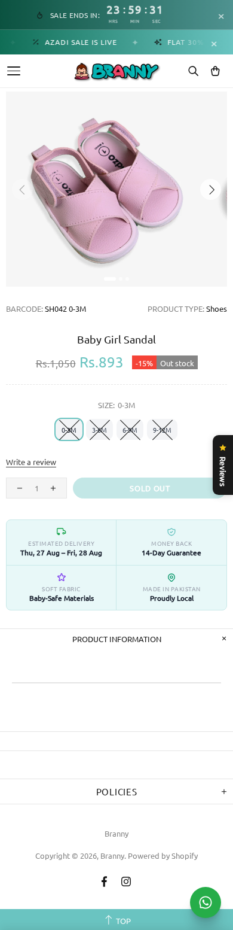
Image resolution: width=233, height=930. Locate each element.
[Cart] (215, 71)
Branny (116, 833)
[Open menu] (14, 71)
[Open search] (193, 71)
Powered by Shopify (163, 855)
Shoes (216, 308)
